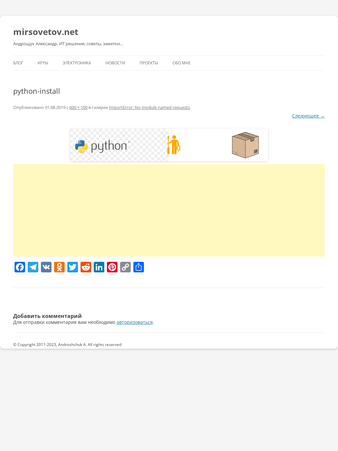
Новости (115, 63)
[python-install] (169, 144)
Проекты (149, 63)
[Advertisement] (169, 210)
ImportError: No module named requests (149, 107)
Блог (18, 63)
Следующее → (308, 116)
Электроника (77, 63)
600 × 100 (78, 107)
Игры (43, 63)
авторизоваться (135, 322)
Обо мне (182, 63)
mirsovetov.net (45, 32)
